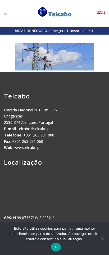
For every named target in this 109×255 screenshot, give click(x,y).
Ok (55, 247)
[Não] (102, 238)
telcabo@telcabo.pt (34, 128)
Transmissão (77, 30)
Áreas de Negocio (31, 30)
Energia (57, 30)
